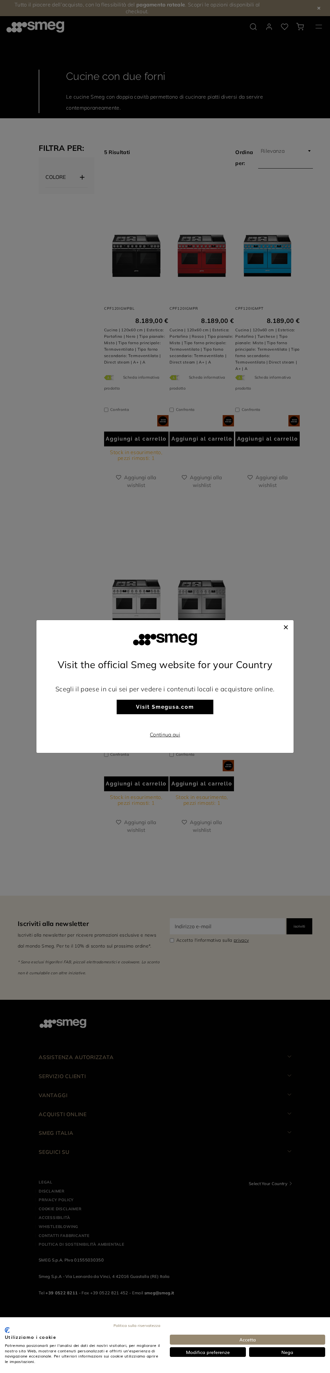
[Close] (286, 627)
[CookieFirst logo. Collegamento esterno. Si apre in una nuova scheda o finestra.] (7, 1330)
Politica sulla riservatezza (136, 1325)
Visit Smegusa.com (165, 707)
